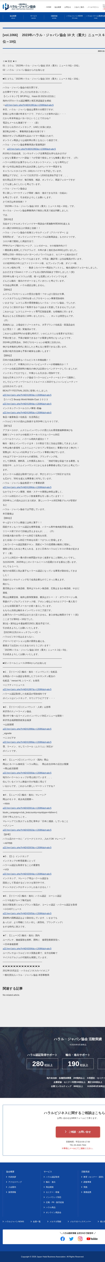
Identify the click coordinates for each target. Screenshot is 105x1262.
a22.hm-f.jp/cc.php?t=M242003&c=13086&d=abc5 (27, 847)
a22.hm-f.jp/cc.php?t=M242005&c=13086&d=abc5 (27, 913)
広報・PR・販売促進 (55, 1202)
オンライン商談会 (53, 1212)
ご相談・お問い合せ (80, 1131)
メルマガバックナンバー (80, 1221)
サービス (33, 17)
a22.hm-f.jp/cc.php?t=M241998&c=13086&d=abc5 (27, 729)
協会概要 (58, 7)
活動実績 (54, 17)
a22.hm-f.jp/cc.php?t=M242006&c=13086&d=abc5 (27, 948)
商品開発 (50, 1187)
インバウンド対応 (53, 1197)
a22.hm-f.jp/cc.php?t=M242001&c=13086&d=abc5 (27, 808)
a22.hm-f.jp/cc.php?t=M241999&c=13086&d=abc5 (27, 742)
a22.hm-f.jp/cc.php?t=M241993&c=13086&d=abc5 (27, 395)
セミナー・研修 (52, 1192)
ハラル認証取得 (52, 1177)
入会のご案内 (79, 7)
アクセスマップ (15, 1182)
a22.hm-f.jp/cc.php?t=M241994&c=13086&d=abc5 (27, 404)
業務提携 (87, 1192)
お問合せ (67, 7)
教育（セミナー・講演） (94, 1177)
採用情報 (12, 1192)
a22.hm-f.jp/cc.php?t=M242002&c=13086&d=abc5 (27, 830)
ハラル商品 (51, 1207)
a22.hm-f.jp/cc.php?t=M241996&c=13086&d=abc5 (27, 487)
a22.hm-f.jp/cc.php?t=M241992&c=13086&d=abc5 (31, 149)
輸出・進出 (51, 1182)
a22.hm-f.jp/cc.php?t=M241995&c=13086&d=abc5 (27, 412)
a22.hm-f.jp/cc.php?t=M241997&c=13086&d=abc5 (27, 689)
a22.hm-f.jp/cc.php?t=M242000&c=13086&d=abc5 (27, 773)
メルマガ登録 (55, 1221)
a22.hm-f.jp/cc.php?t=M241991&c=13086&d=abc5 (29, 105)
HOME (48, 7)
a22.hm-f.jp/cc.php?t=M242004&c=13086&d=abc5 (27, 874)
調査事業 (87, 1182)
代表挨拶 (12, 1177)
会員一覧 (37, 1221)
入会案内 (12, 1187)
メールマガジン (93, 7)
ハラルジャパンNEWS (74, 17)
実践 (85, 1187)
